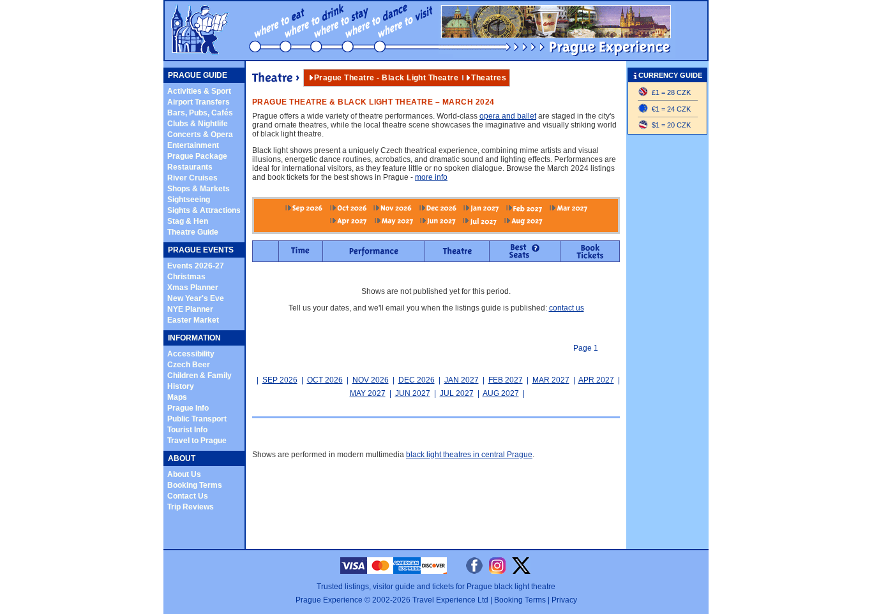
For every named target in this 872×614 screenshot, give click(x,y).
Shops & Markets (198, 188)
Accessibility (190, 353)
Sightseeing (188, 199)
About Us (184, 474)
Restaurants (190, 167)
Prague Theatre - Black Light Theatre (386, 77)
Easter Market (193, 320)
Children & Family (199, 375)
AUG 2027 (501, 393)
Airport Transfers (198, 102)
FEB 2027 (505, 380)
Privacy (564, 600)
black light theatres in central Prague (469, 454)
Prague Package (197, 156)
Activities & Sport (199, 91)
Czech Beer (188, 364)
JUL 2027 (457, 393)
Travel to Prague (197, 440)
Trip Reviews (190, 506)
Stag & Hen (187, 221)
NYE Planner (190, 309)
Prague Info (188, 408)
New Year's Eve (195, 298)
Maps (177, 397)
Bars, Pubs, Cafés (200, 112)
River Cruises (192, 177)
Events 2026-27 (195, 265)
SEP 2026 (279, 380)
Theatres (488, 77)
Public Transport (197, 418)
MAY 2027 (368, 393)
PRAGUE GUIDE (197, 75)
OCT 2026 (325, 380)
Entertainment (193, 145)
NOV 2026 (370, 380)
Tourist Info (187, 429)
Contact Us (187, 496)
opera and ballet (507, 116)
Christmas (186, 276)
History (180, 386)
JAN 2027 (461, 380)
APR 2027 (596, 380)
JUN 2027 (412, 393)
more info (431, 177)
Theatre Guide (192, 232)
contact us (566, 307)
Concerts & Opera (200, 134)
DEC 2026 (416, 380)
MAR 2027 (550, 380)
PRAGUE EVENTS (201, 249)
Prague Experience (329, 600)
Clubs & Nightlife (197, 123)
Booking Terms (194, 485)
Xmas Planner (192, 287)
